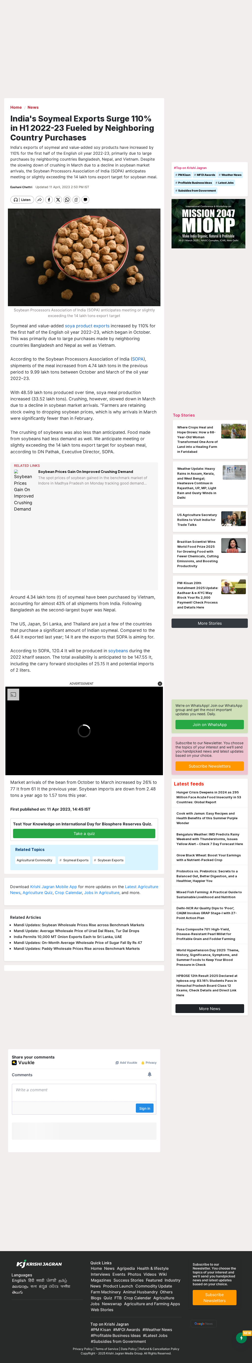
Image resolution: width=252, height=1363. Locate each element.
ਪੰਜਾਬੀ (51, 1280)
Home (96, 1268)
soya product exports (87, 325)
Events (119, 1274)
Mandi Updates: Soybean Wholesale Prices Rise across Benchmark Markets (79, 925)
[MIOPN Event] (208, 223)
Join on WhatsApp (210, 724)
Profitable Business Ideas (195, 182)
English (19, 1280)
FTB (118, 1297)
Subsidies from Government (197, 190)
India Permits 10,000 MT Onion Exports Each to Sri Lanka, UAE (68, 937)
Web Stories (102, 1309)
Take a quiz (84, 833)
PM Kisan (184, 175)
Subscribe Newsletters (210, 766)
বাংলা (34, 1286)
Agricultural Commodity (34, 860)
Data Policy (129, 1349)
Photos (134, 1274)
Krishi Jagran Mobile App (53, 886)
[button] (160, 684)
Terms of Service (106, 1349)
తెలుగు (17, 1292)
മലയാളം (20, 1286)
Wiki (163, 1274)
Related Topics (30, 849)
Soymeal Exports (76, 860)
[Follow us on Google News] (203, 1323)
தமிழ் (63, 1280)
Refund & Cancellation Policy (159, 1349)
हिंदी (31, 1280)
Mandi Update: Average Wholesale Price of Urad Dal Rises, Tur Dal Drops (76, 931)
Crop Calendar (68, 892)
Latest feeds (189, 784)
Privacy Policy (83, 1349)
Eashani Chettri (21, 187)
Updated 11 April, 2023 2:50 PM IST (62, 187)
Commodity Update (153, 1286)
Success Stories (128, 1280)
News (109, 1268)
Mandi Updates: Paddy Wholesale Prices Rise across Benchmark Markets (77, 948)
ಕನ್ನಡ (43, 1286)
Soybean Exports (110, 860)
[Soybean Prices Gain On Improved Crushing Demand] (25, 490)
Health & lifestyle (153, 1268)
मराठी (40, 1280)
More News (209, 1008)
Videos (150, 1274)
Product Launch (118, 1286)
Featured (154, 1280)
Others (166, 1291)
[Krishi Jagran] (38, 1264)
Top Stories (184, 415)
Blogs (96, 1297)
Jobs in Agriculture (101, 892)
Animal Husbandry (140, 1291)
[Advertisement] (85, 551)
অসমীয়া (65, 1286)
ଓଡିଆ (53, 1286)
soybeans (118, 650)
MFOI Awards (206, 175)
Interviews (100, 1274)
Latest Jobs (226, 182)
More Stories (210, 623)
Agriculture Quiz (38, 892)
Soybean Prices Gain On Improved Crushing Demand (85, 471)
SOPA (137, 359)
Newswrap (112, 1303)
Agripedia (126, 1268)
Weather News (231, 175)
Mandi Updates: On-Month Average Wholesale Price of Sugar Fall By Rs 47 (78, 942)
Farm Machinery (106, 1291)
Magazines (101, 1280)
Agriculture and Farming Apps (152, 1303)
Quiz (108, 1297)
